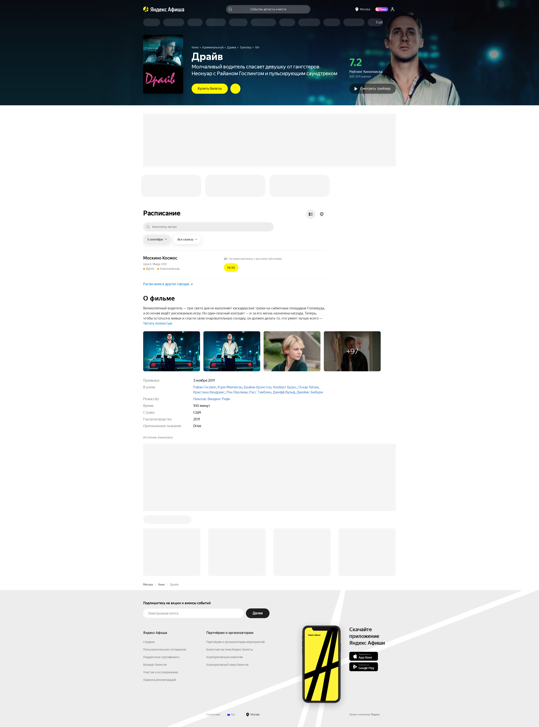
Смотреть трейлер (375, 89)
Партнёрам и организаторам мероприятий (235, 642)
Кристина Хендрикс (209, 392)
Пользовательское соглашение (164, 649)
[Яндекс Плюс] (381, 9)
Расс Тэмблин (260, 392)
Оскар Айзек (308, 387)
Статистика (213, 714)
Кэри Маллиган (230, 387)
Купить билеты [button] (210, 89)
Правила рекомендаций (159, 680)
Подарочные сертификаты (161, 657)
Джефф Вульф (284, 392)
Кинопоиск (165, 437)
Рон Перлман (237, 392)
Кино (161, 584)
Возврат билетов (155, 664)
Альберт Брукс (285, 387)
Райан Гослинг (204, 387)
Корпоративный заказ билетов (227, 664)
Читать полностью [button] (157, 323)
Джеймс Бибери (310, 392)
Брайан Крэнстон (257, 387)
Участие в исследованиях (160, 672)
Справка (149, 642)
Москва (148, 584)
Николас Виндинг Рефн (211, 399)
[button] (379, 22)
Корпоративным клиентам (224, 657)
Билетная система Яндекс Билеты (229, 649)
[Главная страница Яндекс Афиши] (146, 9)
